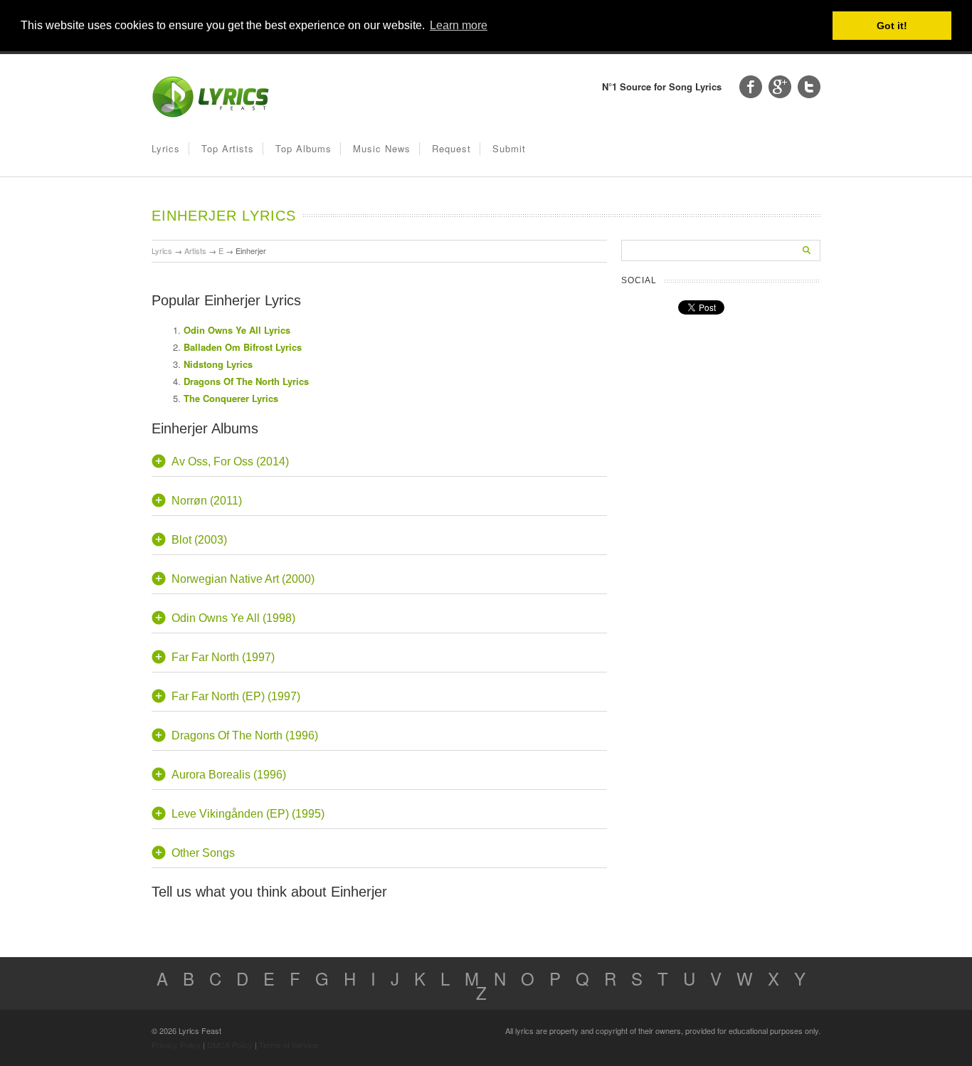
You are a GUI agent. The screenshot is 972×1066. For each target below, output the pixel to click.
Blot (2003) (199, 540)
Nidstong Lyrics (218, 364)
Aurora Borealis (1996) (228, 775)
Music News (382, 148)
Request (451, 148)
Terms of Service (288, 1044)
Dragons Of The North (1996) (244, 735)
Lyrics (166, 148)
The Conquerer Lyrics (231, 398)
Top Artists (227, 148)
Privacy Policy (176, 1044)
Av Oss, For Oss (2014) (230, 461)
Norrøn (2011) (206, 501)
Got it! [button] (892, 25)
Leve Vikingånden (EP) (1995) (247, 814)
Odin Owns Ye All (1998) (233, 618)
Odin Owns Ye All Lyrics (237, 330)
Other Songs (203, 853)
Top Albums (303, 148)
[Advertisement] (500, 359)
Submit (509, 148)
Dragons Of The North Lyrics (246, 381)
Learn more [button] (458, 25)
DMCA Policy (230, 1044)
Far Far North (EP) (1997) (235, 696)
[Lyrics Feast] (211, 114)
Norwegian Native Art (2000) (243, 579)
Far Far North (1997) (223, 657)
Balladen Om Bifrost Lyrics (243, 347)
